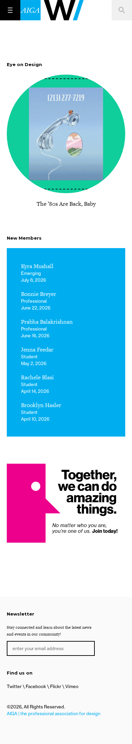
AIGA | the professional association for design (53, 713)
